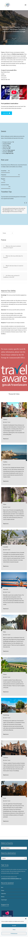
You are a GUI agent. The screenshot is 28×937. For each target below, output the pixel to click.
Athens (2, 896)
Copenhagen (4, 899)
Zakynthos (3, 893)
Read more (5, 438)
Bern (2, 887)
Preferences (14, 933)
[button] (25, 918)
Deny (14, 929)
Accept (14, 925)
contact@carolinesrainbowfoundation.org (11, 878)
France (4, 233)
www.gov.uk (3, 77)
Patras (2, 890)
